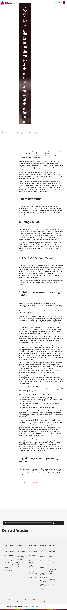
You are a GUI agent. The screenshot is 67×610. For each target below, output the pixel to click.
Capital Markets (9, 570)
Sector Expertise (33, 558)
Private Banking (20, 556)
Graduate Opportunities (33, 572)
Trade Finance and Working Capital (9, 554)
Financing (7, 567)
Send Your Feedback (51, 561)
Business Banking (20, 554)
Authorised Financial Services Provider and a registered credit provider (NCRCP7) (41, 601)
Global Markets (33, 551)
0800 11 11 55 (52, 584)
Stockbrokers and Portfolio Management (20, 566)
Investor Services (9, 558)
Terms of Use (43, 577)
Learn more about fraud (32, 576)
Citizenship (43, 560)
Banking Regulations (43, 580)
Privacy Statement (43, 585)
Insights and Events (32, 565)
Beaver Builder (34, 606)
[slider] (56, 522)
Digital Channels (9, 565)
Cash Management (9, 551)
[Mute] (53, 523)
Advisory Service (9, 573)
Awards (42, 554)
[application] (33, 523)
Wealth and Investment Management (19, 560)
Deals (41, 551)
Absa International (32, 554)
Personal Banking (20, 551)
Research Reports (33, 569)
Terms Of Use (9, 599)
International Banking (8, 561)
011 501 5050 (52, 579)
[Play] (6, 523)
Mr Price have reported (48, 271)
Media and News (43, 557)
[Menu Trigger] (64, 2)
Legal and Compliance (43, 574)
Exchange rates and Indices (33, 561)
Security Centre (34, 599)
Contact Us (52, 551)
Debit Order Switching (52, 557)
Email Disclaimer (43, 589)
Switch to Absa (53, 554)
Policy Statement (26, 599)
